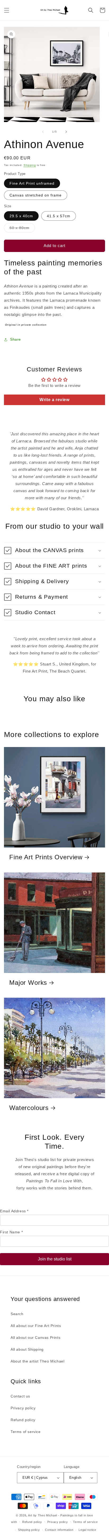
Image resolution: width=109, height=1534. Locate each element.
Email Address (14, 1211)
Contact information (59, 1529)
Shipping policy (29, 1529)
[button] (6, 10)
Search (17, 1314)
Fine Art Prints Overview (46, 857)
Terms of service (26, 1432)
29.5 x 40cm (21, 216)
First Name (11, 1232)
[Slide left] (43, 132)
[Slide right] (66, 132)
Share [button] (15, 339)
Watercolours (29, 1107)
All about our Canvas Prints (35, 1337)
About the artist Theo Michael (37, 1361)
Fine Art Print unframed (32, 183)
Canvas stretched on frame (36, 195)
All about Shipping (27, 1349)
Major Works (28, 982)
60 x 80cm (22, 229)
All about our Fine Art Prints (36, 1326)
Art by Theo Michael (42, 1515)
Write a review (54, 399)
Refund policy (23, 1420)
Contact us (20, 1396)
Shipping (30, 165)
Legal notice (87, 1529)
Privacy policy (23, 1408)
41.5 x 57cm (58, 216)
